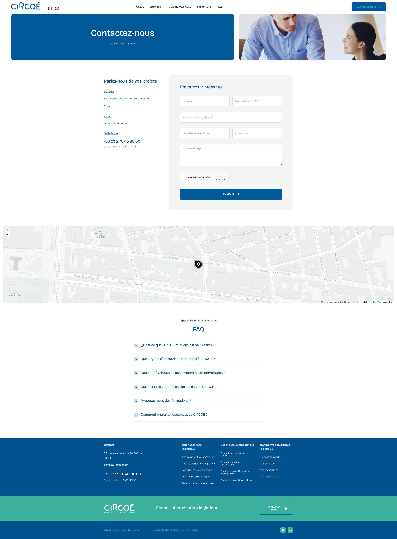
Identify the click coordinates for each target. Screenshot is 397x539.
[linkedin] (290, 530)
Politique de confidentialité (184, 530)
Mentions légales (161, 530)
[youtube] (283, 530)
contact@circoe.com (116, 123)
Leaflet (326, 302)
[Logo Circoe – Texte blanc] (119, 505)
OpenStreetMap (375, 302)
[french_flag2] (50, 7)
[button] (198, 264)
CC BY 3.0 (357, 302)
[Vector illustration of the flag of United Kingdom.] (57, 7)
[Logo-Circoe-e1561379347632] (26, 3)
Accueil (113, 43)
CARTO (343, 302)
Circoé (116, 530)
